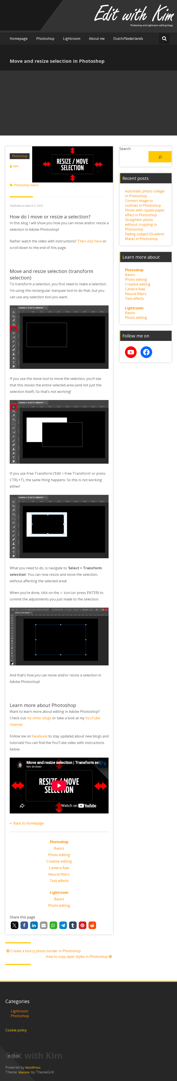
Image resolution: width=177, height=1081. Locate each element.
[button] (14, 925)
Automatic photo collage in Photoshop (144, 193)
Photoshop (45, 38)
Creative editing (59, 861)
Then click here (89, 241)
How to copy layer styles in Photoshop (77, 956)
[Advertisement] (88, 103)
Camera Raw (59, 867)
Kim (16, 166)
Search (125, 148)
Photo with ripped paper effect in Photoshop (145, 212)
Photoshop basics (26, 185)
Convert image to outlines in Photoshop (143, 203)
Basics (59, 848)
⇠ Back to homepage (27, 823)
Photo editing (59, 854)
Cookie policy (16, 1030)
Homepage (19, 38)
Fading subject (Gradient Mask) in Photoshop (144, 236)
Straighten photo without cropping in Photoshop (141, 224)
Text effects (59, 880)
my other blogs (39, 718)
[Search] (160, 156)
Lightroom (71, 38)
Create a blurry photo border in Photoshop (46, 951)
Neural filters (59, 874)
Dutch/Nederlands (128, 38)
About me (97, 38)
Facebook (39, 736)
